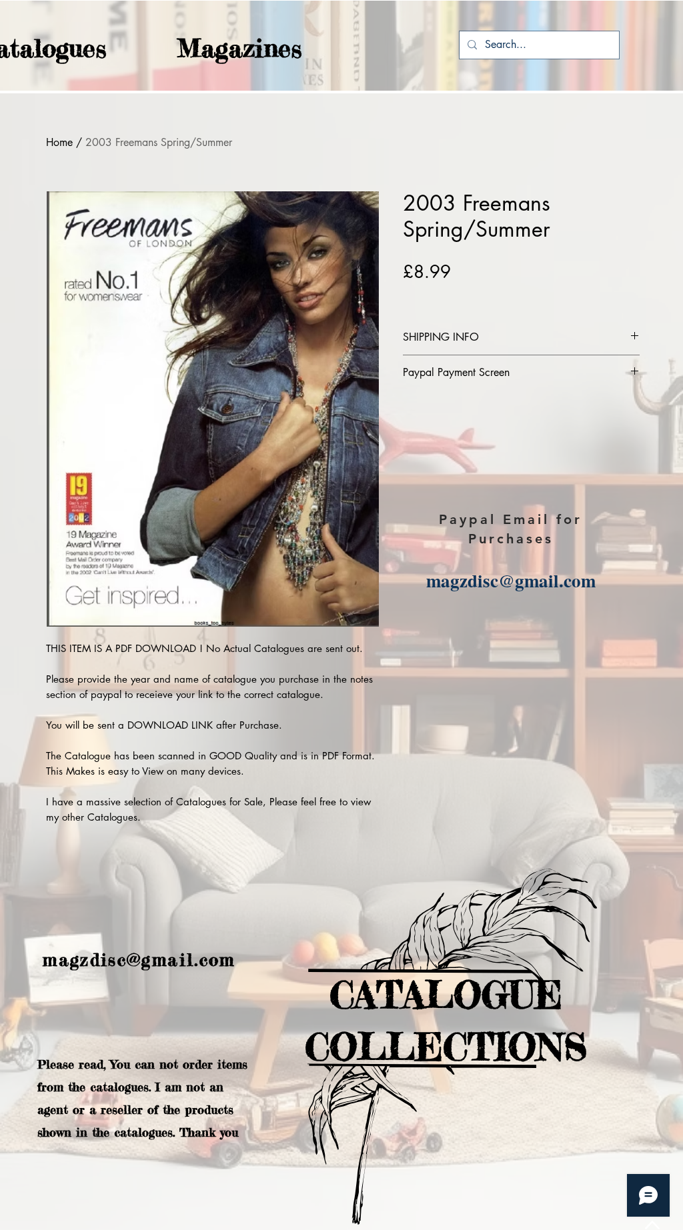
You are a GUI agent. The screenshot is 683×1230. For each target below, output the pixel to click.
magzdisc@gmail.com (511, 580)
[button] (213, 48)
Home (59, 142)
